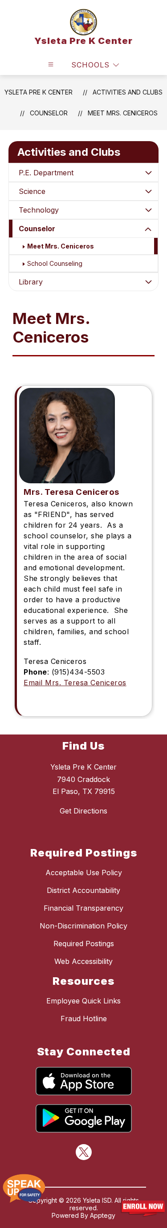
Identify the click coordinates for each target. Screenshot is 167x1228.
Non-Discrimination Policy (83, 925)
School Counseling (54, 263)
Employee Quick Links (83, 1000)
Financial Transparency (83, 908)
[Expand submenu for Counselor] (148, 229)
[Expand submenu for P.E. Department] (148, 173)
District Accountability (83, 890)
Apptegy (102, 1215)
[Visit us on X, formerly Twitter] (83, 1152)
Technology (39, 209)
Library (31, 281)
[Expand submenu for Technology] (148, 210)
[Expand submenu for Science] (148, 191)
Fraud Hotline (84, 1018)
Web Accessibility (83, 961)
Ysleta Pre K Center (38, 92)
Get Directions (83, 810)
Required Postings (83, 943)
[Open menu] (51, 64)
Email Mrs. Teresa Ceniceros (75, 682)
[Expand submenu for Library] (148, 282)
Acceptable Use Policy (83, 872)
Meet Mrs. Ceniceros (123, 113)
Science (32, 191)
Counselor (37, 228)
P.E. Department (46, 172)
